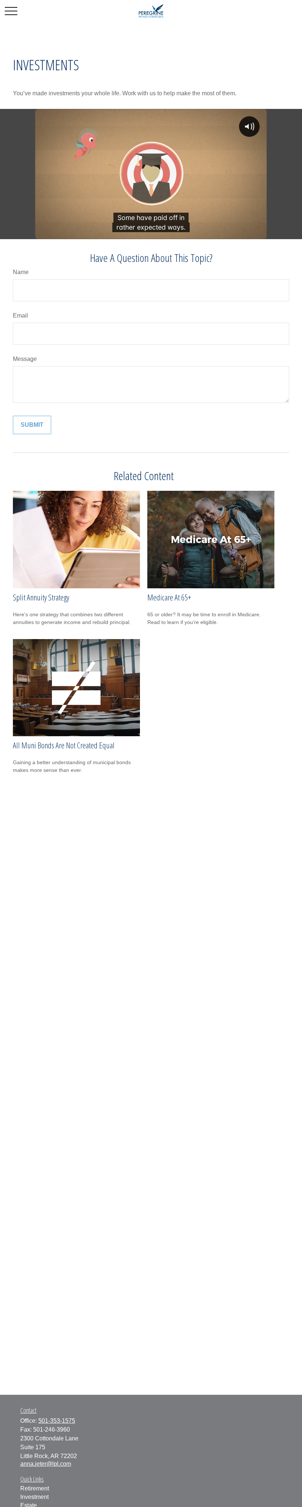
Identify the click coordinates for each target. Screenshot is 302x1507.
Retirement (34, 1488)
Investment (34, 1497)
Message (25, 359)
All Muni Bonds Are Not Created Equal (64, 745)
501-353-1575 (56, 1421)
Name (21, 272)
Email (20, 315)
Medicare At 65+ (169, 597)
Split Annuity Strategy (41, 597)
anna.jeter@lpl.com (45, 1464)
